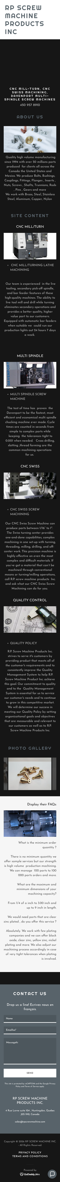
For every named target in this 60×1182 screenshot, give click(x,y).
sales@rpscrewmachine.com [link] (30, 1122)
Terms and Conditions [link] (30, 1156)
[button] (52, 1174)
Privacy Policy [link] (30, 1153)
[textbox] (30, 1019)
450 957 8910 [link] (30, 105)
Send (30, 1073)
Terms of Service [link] (32, 1086)
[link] (30, 33)
